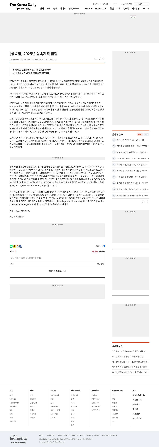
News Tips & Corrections (109, 436)
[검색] (148, 8)
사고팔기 (115, 414)
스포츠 (73, 402)
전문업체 (115, 410)
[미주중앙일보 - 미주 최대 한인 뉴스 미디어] (23, 6)
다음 (147, 202)
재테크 (32, 406)
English (115, 4)
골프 (72, 421)
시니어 (53, 417)
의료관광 (136, 8)
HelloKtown (101, 8)
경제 (55, 8)
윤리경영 (88, 436)
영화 (72, 399)
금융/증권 (33, 402)
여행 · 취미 (54, 406)
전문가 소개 (96, 402)
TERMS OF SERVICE (77, 436)
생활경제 (33, 399)
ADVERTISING (51, 436)
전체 (42, 8)
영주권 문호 (96, 410)
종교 (52, 402)
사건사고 (13, 399)
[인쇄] (99, 58)
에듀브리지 (137, 399)
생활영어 (136, 404)
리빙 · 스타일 (55, 410)
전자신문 (105, 4)
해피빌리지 (137, 418)
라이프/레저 (55, 395)
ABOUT (41, 436)
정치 (11, 414)
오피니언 (13, 421)
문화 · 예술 (54, 414)
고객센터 (96, 436)
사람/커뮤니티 (14, 402)
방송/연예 (74, 395)
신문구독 (95, 4)
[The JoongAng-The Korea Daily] (18, 439)
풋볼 (72, 417)
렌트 (113, 399)
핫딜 (112, 8)
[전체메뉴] (143, 8)
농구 (72, 414)
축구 (72, 425)
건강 (52, 399)
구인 (113, 395)
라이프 (63, 8)
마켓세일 (115, 417)
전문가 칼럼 (96, 399)
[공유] (103, 58)
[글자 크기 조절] (95, 58)
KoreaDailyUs (139, 395)
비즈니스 (33, 414)
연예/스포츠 (74, 8)
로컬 (146, 134)
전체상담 (95, 395)
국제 (11, 417)
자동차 (32, 417)
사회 (49, 8)
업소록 (126, 8)
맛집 (113, 421)
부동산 (32, 410)
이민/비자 (13, 406)
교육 (118, 8)
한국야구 (74, 406)
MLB (72, 410)
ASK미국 (88, 8)
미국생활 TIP (96, 406)
